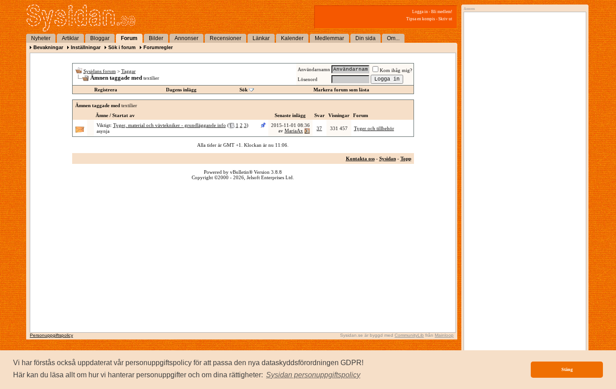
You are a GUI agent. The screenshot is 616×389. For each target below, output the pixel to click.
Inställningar (86, 47)
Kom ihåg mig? (396, 70)
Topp (405, 158)
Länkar (261, 38)
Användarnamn (314, 69)
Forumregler (158, 47)
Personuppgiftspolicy (51, 335)
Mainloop (444, 335)
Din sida (365, 38)
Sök (243, 89)
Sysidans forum (99, 71)
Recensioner (225, 38)
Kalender (292, 38)
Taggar (128, 71)
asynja (103, 131)
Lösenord (307, 79)
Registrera (105, 89)
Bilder (156, 38)
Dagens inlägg (181, 89)
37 (319, 128)
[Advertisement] (523, 107)
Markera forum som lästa (341, 89)
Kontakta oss (360, 158)
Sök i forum (122, 47)
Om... (393, 38)
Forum (129, 38)
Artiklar (70, 38)
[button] (313, 375)
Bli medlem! (441, 11)
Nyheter (41, 38)
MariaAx (294, 130)
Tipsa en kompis (420, 19)
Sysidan (387, 158)
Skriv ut (445, 19)
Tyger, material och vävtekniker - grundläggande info (169, 125)
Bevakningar (48, 47)
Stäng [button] (567, 369)
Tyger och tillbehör (374, 128)
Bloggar (100, 38)
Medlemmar (329, 38)
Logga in (420, 11)
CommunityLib (409, 335)
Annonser (186, 38)
